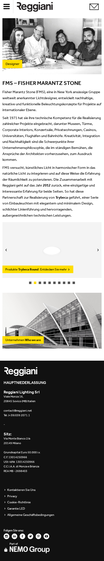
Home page (38, 6)
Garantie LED (16, 509)
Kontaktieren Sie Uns (21, 490)
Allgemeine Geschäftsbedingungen (30, 515)
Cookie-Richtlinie (19, 502)
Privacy (12, 496)
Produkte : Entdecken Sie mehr (36, 269)
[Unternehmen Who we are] (52, 346)
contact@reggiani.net (18, 411)
